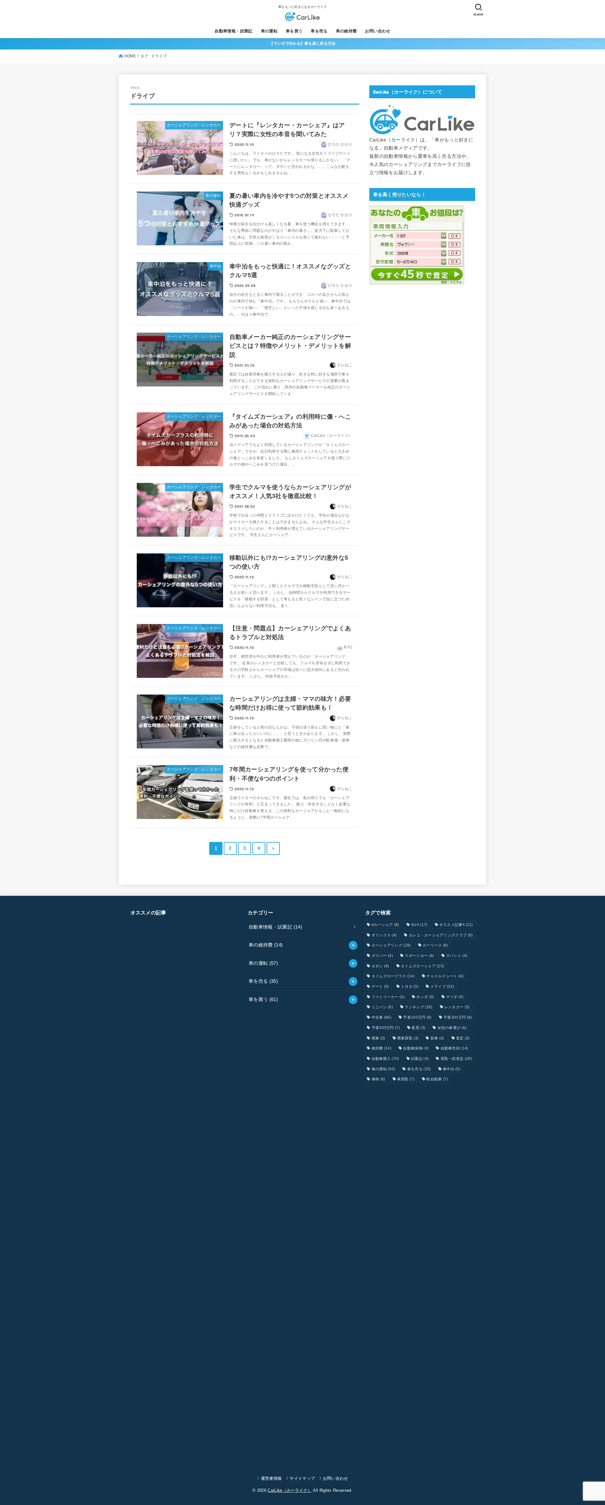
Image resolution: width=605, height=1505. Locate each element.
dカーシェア (385, 925)
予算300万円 (386, 1028)
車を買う (294, 31)
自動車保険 (416, 1048)
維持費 (381, 1048)
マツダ (455, 997)
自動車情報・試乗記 (234, 31)
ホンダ (425, 997)
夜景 (418, 1028)
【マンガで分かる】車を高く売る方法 (302, 43)
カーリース (435, 945)
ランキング (418, 1007)
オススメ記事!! (456, 925)
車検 (378, 1079)
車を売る (319, 31)
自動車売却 (454, 1048)
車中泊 (451, 1069)
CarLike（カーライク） (290, 1490)
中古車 (381, 1017)
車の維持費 (346, 31)
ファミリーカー (388, 997)
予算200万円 (457, 1017)
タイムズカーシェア (422, 966)
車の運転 (269, 31)
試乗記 (420, 1058)
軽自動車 (437, 1079)
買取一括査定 (456, 1058)
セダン (380, 966)
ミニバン (382, 1007)
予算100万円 (417, 1017)
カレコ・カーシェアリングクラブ (441, 935)
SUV (419, 925)
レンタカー (457, 1007)
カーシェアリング (391, 945)
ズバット (456, 955)
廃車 (378, 1038)
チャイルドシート (445, 976)
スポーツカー (419, 955)
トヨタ (409, 986)
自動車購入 (385, 1058)
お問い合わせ (377, 31)
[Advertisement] (185, 1189)
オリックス (384, 935)
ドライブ (442, 986)
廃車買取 (407, 1038)
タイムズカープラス (393, 976)
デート (380, 986)
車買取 (406, 1079)
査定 (463, 1038)
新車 (437, 1038)
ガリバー (382, 955)
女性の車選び (452, 1028)
